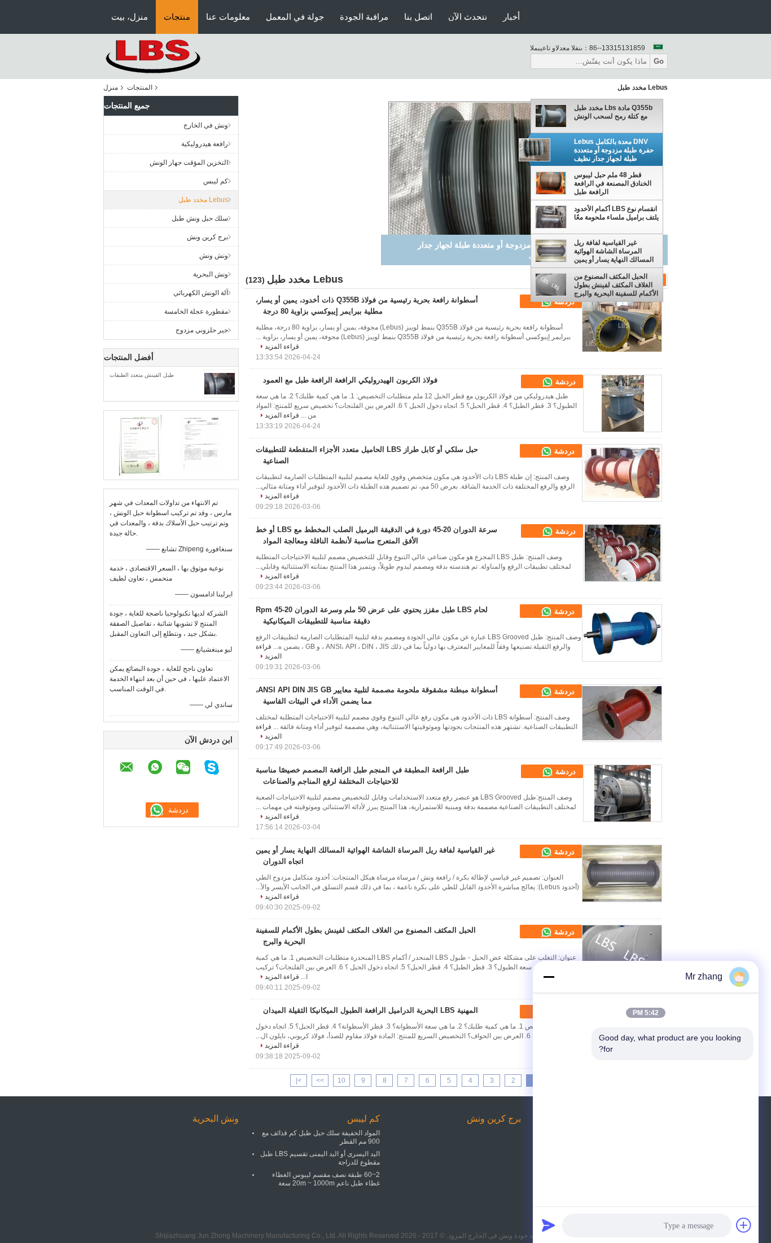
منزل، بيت (129, 16)
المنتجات (139, 87)
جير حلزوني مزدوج (202, 330)
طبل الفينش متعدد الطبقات (141, 375)
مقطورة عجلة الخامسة (196, 311)
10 (341, 1080)
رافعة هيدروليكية (204, 144)
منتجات (177, 16)
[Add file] (744, 1225)
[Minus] (548, 976)
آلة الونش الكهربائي (200, 293)
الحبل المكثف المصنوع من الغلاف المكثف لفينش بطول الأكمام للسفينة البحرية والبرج (616, 285)
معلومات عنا (228, 16)
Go (659, 61)
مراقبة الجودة (364, 16)
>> (320, 1080)
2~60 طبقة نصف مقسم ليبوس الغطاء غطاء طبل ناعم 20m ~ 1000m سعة (326, 1179)
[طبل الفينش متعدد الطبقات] (219, 383)
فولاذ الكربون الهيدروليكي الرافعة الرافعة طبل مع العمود (350, 380)
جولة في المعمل (295, 16)
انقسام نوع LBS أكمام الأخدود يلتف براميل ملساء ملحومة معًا (616, 213)
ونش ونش (213, 256)
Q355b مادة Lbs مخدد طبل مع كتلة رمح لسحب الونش (613, 112)
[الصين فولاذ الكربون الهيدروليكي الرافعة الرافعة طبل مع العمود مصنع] (622, 403)
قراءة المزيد (282, 346)
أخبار (511, 16)
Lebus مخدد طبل (203, 200)
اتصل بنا (418, 16)
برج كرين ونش (207, 237)
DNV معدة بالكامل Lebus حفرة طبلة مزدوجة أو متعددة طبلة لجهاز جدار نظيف (614, 150)
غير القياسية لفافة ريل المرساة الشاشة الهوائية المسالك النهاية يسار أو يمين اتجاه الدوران (614, 251)
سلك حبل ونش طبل (200, 218)
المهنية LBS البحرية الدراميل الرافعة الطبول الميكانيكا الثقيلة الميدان (370, 1010)
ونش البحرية (210, 274)
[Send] (549, 1225)
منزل (110, 87)
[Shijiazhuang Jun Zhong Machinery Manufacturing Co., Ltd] (165, 56)
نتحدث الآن (467, 16)
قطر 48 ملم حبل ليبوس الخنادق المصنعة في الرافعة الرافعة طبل (612, 184)
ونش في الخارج (205, 125)
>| (298, 1080)
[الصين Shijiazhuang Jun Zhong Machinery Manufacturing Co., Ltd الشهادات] (140, 445)
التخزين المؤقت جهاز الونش (189, 162)
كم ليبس (215, 181)
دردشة (564, 381)
